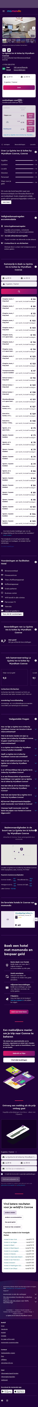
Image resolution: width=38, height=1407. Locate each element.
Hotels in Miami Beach (11, 1248)
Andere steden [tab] (10, 1212)
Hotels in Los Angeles (11, 1251)
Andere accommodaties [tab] (13, 1217)
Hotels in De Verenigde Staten (12, 1311)
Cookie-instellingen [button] (7, 546)
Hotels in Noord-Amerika (22, 1310)
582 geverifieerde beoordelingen (21, 69)
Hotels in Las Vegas (10, 1242)
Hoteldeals (9, 1310)
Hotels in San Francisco (12, 1260)
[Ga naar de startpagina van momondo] (14, 11)
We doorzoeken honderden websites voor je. (17, 1298)
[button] (3, 11)
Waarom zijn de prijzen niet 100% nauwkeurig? (16, 1301)
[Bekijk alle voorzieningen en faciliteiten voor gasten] (35, 562)
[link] (19, 1012)
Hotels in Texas (28, 1311)
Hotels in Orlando (10, 1254)
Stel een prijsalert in (17, 1000)
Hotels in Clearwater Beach (13, 1257)
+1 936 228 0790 (8, 64)
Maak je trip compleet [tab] (12, 1227)
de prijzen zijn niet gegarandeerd (16, 1288)
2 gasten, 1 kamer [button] (10, 82)
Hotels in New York (10, 1239)
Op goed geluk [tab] (10, 1222)
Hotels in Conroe (18, 1313)
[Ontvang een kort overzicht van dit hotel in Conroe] (35, 152)
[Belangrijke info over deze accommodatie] (35, 660)
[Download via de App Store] (19, 1391)
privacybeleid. (21, 1185)
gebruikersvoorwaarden (8, 1185)
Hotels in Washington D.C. (13, 1265)
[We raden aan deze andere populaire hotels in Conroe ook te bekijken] (35, 904)
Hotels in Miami (9, 1245)
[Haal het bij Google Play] (6, 1391)
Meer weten (7, 535)
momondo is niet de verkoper (14, 1294)
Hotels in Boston (9, 1262)
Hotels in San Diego (10, 1268)
